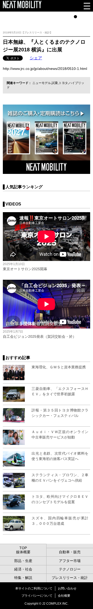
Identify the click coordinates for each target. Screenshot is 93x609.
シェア (36, 58)
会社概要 (64, 595)
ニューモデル (41, 83)
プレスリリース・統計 (70, 578)
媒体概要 (23, 552)
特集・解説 (23, 578)
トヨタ (63, 83)
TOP (23, 548)
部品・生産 (23, 561)
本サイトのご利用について (33, 588)
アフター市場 (70, 561)
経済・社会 (23, 569)
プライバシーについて (36, 595)
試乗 (55, 83)
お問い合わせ (67, 588)
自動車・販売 (70, 552)
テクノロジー (70, 569)
